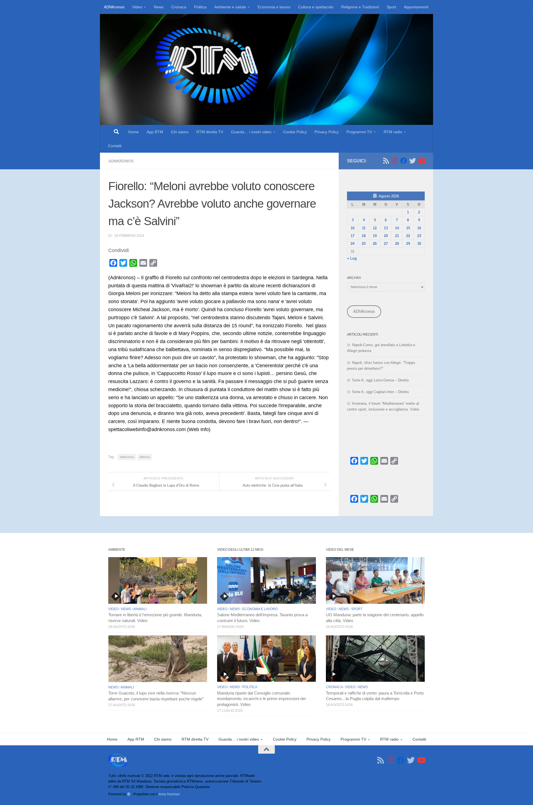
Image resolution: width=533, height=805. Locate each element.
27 (386, 244)
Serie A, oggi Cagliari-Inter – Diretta (380, 392)
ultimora (144, 457)
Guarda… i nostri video (251, 132)
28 (397, 244)
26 (375, 244)
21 (397, 236)
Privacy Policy (327, 132)
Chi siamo (179, 132)
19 (375, 236)
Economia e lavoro (274, 7)
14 (397, 228)
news (126, 609)
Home (133, 132)
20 (386, 236)
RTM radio (393, 132)
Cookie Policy (295, 132)
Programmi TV (359, 132)
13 (386, 228)
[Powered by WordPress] (128, 794)
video (113, 609)
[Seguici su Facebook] (403, 160)
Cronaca (178, 7)
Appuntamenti (416, 7)
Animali (140, 609)
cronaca (334, 687)
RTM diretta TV (209, 132)
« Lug (352, 258)
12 (375, 228)
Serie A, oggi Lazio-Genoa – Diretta (380, 380)
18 (364, 236)
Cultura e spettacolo (315, 7)
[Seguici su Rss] (386, 160)
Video (137, 7)
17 (353, 236)
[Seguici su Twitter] (412, 160)
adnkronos (127, 457)
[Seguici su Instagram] (394, 160)
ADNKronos (114, 7)
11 (364, 228)
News (159, 7)
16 (419, 228)
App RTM (155, 132)
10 (353, 228)
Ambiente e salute (230, 7)
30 (419, 244)
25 (364, 244)
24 (353, 244)
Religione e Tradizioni (360, 7)
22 (408, 236)
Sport (391, 7)
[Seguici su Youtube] (421, 160)
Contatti (115, 146)
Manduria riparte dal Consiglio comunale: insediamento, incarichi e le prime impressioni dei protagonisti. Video (261, 699)
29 (408, 244)
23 (419, 236)
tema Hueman (169, 794)
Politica (200, 7)
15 (408, 228)
